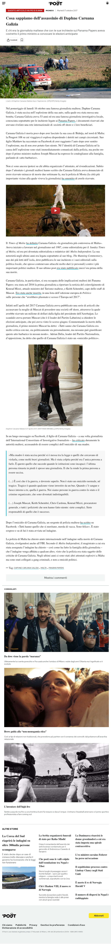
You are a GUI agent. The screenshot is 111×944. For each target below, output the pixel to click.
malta (44, 568)
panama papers (56, 568)
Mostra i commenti (55, 577)
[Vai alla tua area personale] (107, 3)
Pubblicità (21, 925)
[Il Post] (55, 3)
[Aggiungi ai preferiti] (22, 40)
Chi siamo (7, 925)
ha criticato (78, 440)
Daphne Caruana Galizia (26, 568)
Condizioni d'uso (76, 925)
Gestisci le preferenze (52, 925)
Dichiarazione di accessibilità (17, 927)
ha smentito (68, 178)
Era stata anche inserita (28, 293)
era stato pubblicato (67, 268)
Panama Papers (66, 120)
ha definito (32, 243)
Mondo (50, 10)
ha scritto (85, 522)
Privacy (33, 925)
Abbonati (99, 915)
